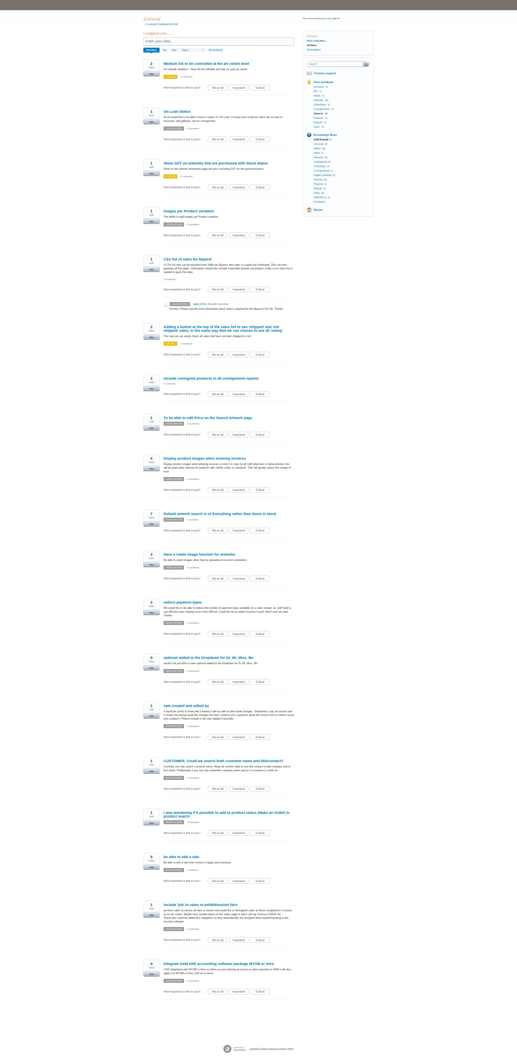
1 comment (192, 519)
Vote (151, 74)
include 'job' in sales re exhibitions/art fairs (201, 905)
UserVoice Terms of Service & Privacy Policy (272, 1048)
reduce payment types (183, 602)
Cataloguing (320, 161)
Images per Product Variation (189, 211)
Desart (318, 209)
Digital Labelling (323, 175)
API (316, 91)
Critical (263, 88)
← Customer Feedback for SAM (160, 24)
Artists (317, 95)
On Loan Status (177, 112)
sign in (336, 18)
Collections (320, 104)
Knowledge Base (325, 134)
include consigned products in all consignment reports (211, 378)
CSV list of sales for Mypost (187, 259)
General (318, 113)
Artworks (319, 100)
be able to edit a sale (181, 857)
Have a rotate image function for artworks (199, 554)
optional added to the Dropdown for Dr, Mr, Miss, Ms (208, 658)
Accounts (319, 86)
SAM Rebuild (321, 139)
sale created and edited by (186, 706)
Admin (317, 148)
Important (240, 88)
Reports (318, 122)
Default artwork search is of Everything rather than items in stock (220, 514)
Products (319, 118)
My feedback (216, 50)
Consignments (322, 109)
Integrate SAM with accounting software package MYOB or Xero (219, 964)
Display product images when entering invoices (205, 458)
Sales (317, 126)
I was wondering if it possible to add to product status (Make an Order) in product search (227, 814)
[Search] (366, 63)
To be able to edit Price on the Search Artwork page (208, 418)
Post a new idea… (317, 40)
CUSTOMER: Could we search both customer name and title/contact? (223, 761)
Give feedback (323, 82)
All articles (319, 201)
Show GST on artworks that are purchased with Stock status (216, 163)
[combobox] (336, 64)
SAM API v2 (320, 197)
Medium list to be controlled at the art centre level (206, 64)
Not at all (219, 88)
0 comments (187, 77)
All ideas (312, 45)
